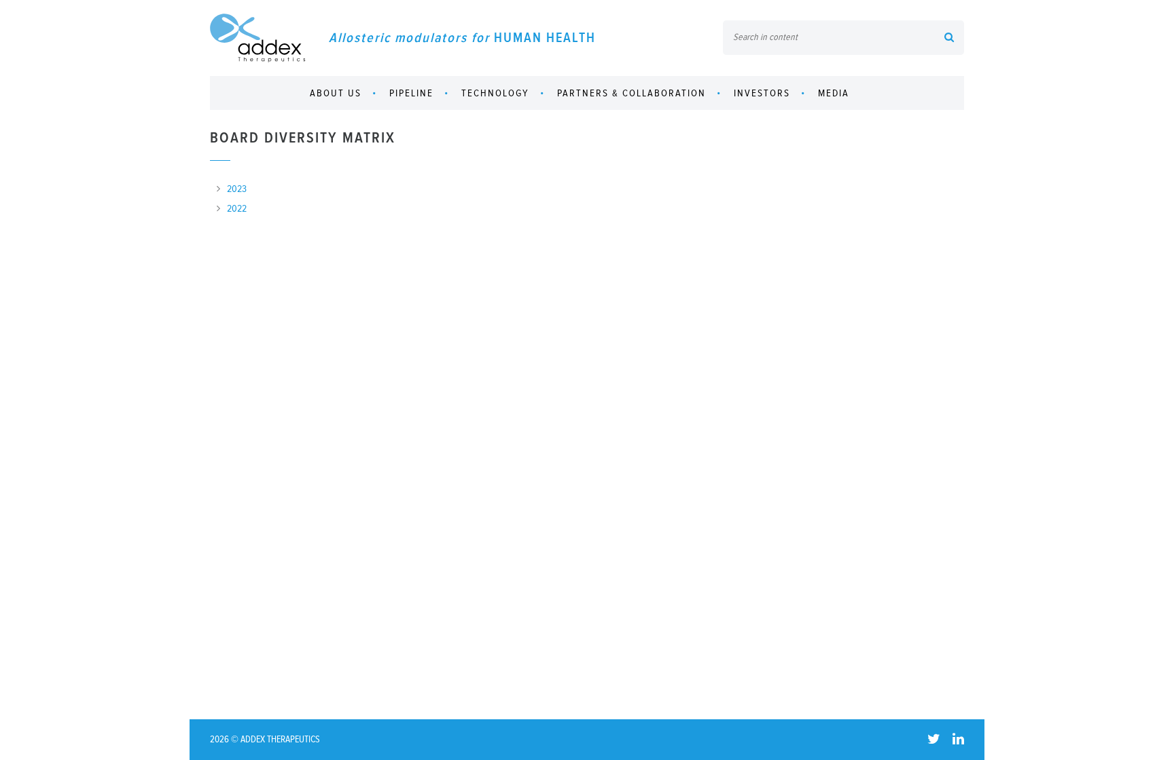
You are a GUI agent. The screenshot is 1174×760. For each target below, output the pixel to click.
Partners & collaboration (631, 93)
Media (833, 93)
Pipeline (411, 93)
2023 (237, 189)
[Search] (949, 38)
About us (335, 93)
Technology (495, 93)
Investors (762, 93)
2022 (237, 209)
